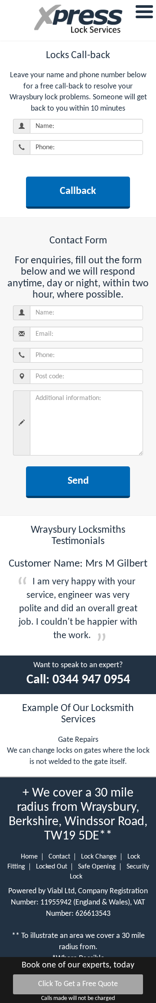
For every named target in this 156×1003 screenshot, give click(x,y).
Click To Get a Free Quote (78, 984)
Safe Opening (97, 866)
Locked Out (51, 866)
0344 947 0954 (91, 680)
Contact (59, 856)
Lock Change (99, 856)
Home (29, 856)
